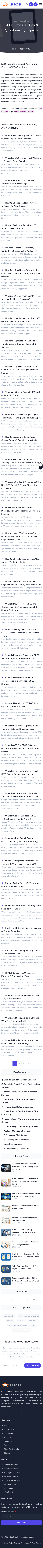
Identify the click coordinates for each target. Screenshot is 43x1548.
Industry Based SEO (11, 1480)
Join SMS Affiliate (10, 1476)
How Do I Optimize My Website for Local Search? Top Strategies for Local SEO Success (19, 369)
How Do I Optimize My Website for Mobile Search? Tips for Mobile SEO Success (19, 344)
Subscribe (21, 1522)
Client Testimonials (11, 1449)
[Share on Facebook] (9, 1299)
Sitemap (6, 1453)
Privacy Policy (7, 1543)
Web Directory (9, 1492)
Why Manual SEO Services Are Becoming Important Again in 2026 (25, 1181)
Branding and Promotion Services (19, 1079)
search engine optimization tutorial (21, 1325)
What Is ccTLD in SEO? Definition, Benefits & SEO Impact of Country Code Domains (20, 748)
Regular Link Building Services (18, 1107)
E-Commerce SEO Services (16, 1135)
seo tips (21, 1321)
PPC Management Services (16, 1139)
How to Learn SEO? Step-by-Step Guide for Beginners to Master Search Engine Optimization (19, 536)
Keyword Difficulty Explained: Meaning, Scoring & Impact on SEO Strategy (17, 680)
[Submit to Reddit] (30, 1299)
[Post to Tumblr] (26, 1299)
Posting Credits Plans (12, 1472)
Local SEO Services (12, 1144)
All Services (8, 1433)
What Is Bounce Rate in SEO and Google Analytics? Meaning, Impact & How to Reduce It (19, 607)
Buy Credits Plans (10, 1468)
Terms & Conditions (21, 1543)
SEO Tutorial (8, 1488)
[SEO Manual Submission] (21, 1385)
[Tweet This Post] (13, 1299)
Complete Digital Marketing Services (20, 1126)
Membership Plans (11, 1464)
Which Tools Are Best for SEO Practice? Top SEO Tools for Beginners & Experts (20, 510)
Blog (5, 1445)
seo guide (32, 1321)
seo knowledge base (21, 1330)
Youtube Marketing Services (16, 1131)
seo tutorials (9, 1316)
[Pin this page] (21, 1299)
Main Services (9, 1429)
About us (7, 1425)
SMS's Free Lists (10, 1484)
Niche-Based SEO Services (16, 1148)
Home (14, 49)
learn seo (10, 1321)
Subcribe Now (33, 1365)
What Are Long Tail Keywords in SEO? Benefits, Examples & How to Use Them (20, 632)
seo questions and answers (29, 1316)
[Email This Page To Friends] (34, 1299)
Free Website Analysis (24, 111)
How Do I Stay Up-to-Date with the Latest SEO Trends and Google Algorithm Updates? (21, 273)
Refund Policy (35, 1543)
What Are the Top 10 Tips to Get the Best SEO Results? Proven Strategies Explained (21, 485)
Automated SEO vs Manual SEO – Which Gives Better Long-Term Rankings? (26, 1167)
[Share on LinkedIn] (17, 1299)
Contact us (7, 1441)
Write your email (8, 1512)
